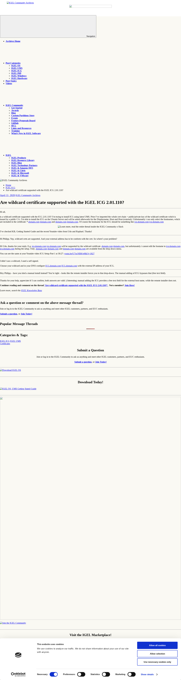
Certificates (5, 343)
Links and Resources (21, 128)
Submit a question (8, 314)
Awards (15, 110)
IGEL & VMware (19, 175)
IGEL (8, 155)
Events (14, 118)
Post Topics (11, 81)
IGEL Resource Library (23, 160)
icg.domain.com (141, 222)
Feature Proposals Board (23, 120)
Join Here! (130, 285)
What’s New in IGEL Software (26, 133)
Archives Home (13, 41)
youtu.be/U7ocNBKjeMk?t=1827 (79, 253)
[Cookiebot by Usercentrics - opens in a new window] (18, 674)
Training (15, 131)
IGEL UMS (16, 68)
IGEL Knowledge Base (31, 290)
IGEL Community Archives (28, 195)
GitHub (15, 123)
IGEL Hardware (19, 78)
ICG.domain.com (53, 266)
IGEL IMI (16, 73)
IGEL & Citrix (18, 170)
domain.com (33, 222)
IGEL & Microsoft (20, 173)
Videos (9, 83)
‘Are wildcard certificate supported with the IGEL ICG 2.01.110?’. (76, 285)
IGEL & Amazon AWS (22, 168)
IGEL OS (15, 65)
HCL (13, 125)
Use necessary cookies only (157, 662)
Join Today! (26, 314)
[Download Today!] (18, 388)
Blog (13, 113)
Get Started (16, 108)
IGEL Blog (16, 163)
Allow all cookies (157, 645)
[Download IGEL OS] (10, 370)
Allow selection (157, 653)
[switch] (81, 674)
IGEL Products (18, 158)
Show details (147, 674)
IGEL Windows (18, 76)
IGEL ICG (16, 70)
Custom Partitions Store (22, 115)
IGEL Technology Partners (24, 165)
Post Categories (13, 63)
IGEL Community (14, 105)
